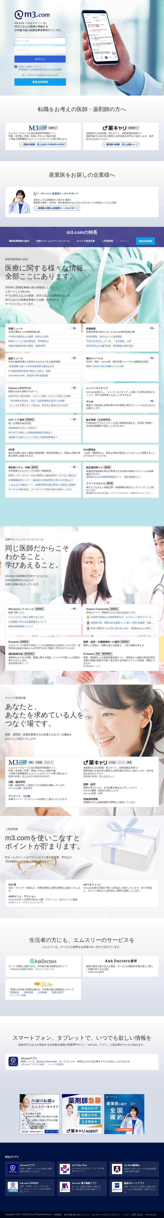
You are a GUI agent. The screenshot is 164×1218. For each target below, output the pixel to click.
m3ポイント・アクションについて (25, 902)
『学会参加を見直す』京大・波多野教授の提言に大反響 (36, 400)
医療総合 (14, 992)
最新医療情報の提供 (19, 241)
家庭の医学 (57, 992)
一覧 (73, 328)
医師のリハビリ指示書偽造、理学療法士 (28, 341)
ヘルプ (126, 1215)
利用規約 (58, 1215)
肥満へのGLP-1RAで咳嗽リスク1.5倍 (105, 366)
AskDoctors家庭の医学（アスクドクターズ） (32, 969)
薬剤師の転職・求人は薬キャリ (99, 776)
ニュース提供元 (56, 1064)
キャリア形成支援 (86, 241)
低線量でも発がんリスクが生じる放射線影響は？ (33, 437)
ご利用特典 (107, 241)
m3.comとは (151, 1215)
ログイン (124, 241)
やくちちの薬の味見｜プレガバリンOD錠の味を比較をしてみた (40, 489)
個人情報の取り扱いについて (76, 1215)
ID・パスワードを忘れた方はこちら (40, 75)
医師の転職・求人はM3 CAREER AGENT (29, 776)
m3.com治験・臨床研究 (20, 788)
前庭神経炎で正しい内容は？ (23, 428)
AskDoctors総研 (96, 972)
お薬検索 (42, 992)
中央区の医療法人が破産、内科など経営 (28, 336)
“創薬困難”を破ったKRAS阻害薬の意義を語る (31, 366)
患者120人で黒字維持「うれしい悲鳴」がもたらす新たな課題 (39, 396)
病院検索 (28, 992)
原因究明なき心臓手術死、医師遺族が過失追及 (109, 345)
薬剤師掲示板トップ (18, 663)
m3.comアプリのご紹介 (33, 1064)
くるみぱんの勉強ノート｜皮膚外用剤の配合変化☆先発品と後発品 (42, 484)
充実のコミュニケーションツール (53, 241)
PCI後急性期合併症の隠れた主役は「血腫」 (30, 371)
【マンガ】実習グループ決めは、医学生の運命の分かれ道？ (38, 405)
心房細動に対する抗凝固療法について (27, 621)
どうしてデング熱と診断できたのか (26, 617)
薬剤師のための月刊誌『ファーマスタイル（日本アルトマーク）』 (119, 493)
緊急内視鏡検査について (20, 626)
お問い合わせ (137, 1215)
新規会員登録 (145, 241)
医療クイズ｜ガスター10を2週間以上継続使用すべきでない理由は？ (42, 475)
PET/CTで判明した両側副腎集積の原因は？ (30, 432)
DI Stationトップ (91, 666)
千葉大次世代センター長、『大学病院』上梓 (108, 341)
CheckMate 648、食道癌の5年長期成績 (28, 375)
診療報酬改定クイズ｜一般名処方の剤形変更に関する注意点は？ (41, 480)
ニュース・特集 (18, 995)
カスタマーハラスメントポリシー (106, 1215)
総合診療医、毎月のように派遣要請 (104, 336)
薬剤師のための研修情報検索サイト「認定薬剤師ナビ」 (114, 477)
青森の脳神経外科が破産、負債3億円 (27, 345)
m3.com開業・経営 (93, 793)
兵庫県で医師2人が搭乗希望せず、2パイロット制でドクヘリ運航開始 (125, 617)
